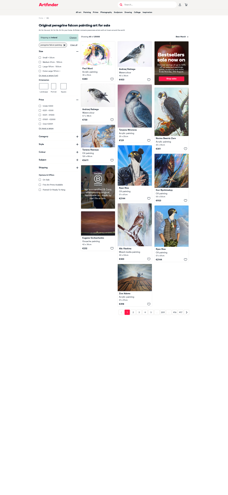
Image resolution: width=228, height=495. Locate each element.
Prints (95, 12)
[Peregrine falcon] (98, 61)
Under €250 (48, 106)
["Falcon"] (135, 114)
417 (180, 354)
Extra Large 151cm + (51, 71)
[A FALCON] (98, 144)
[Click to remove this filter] (64, 45)
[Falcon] (98, 103)
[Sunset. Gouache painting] (98, 231)
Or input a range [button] (46, 128)
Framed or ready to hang (54, 190)
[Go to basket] (186, 4)
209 (163, 354)
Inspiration (147, 12)
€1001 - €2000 (49, 119)
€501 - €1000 (48, 115)
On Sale (46, 180)
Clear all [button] (73, 45)
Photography (106, 12)
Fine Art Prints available (53, 185)
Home (41, 18)
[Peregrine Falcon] (135, 61)
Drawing (128, 12)
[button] (182, 37)
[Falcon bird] (135, 232)
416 (174, 354)
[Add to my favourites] (112, 79)
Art (48, 18)
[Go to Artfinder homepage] (49, 4)
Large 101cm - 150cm (52, 66)
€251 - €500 (48, 110)
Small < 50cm (48, 58)
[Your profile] (180, 4)
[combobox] (182, 37)
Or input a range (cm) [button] (48, 75)
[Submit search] (121, 4)
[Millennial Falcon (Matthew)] (172, 234)
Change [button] (73, 37)
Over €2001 (48, 124)
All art (78, 12)
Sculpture (118, 12)
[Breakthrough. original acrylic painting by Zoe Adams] (135, 285)
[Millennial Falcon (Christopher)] (135, 173)
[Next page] (186, 354)
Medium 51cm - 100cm (52, 62)
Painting (87, 12)
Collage (137, 12)
